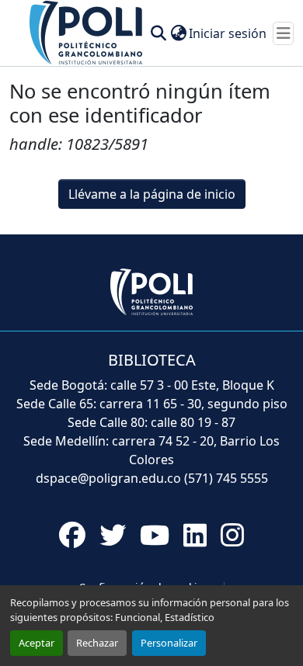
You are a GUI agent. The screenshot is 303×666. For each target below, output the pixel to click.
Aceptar (36, 643)
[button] (87, 31)
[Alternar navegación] (283, 33)
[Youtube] (154, 535)
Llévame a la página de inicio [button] (151, 194)
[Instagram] (232, 535)
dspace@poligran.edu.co (108, 478)
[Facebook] (72, 535)
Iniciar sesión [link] (227, 33)
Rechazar (97, 643)
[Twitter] (112, 535)
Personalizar (169, 643)
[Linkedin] (195, 535)
